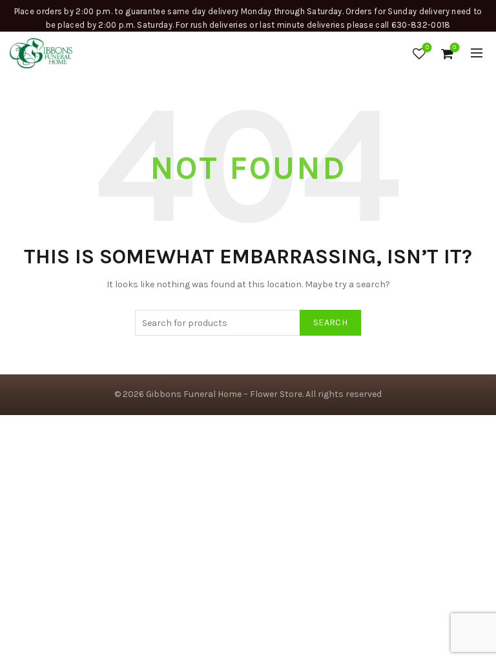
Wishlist (427, 47)
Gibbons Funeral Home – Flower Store (224, 394)
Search (330, 322)
